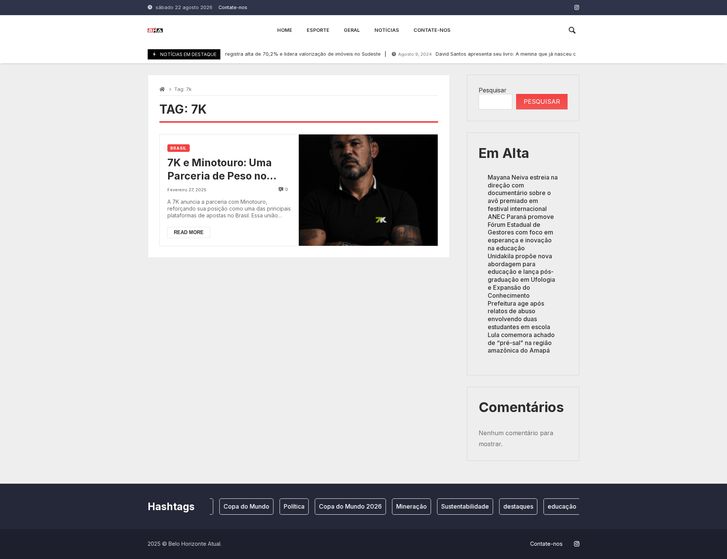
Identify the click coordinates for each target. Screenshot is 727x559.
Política (288, 506)
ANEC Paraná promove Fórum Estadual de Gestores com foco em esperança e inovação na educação (521, 232)
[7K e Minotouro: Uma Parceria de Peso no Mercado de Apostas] (368, 190)
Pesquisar (493, 90)
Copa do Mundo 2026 (344, 506)
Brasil (178, 148)
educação (556, 506)
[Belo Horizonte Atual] (155, 30)
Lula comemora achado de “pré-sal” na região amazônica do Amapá (521, 342)
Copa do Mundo (241, 506)
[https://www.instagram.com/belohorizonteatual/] (576, 7)
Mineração (405, 506)
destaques (512, 506)
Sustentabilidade (459, 506)
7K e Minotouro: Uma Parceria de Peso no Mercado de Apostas (219, 169)
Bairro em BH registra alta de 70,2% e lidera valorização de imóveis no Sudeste (262, 54)
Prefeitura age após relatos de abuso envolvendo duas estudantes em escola (519, 315)
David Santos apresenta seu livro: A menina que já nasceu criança (488, 54)
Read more (189, 232)
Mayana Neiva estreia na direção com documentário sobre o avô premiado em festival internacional (523, 192)
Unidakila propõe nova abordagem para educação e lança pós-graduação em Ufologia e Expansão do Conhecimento (521, 275)
